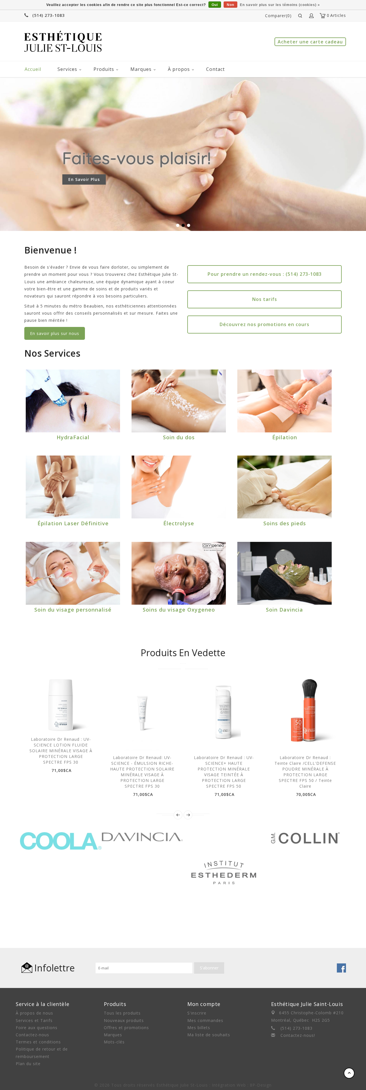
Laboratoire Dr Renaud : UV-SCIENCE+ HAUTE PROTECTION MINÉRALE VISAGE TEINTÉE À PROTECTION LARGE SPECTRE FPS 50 (224, 772)
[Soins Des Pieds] (284, 487)
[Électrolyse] (179, 487)
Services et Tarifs (34, 1020)
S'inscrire (196, 1013)
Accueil (33, 69)
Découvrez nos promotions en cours (264, 324)
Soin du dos (179, 437)
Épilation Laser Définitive (73, 523)
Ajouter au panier (41, 722)
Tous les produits (122, 1013)
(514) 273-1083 (48, 15)
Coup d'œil (54, 722)
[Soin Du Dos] (179, 401)
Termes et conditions (38, 1042)
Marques (141, 69)
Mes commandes (205, 1020)
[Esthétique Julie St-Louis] (63, 41)
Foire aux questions (36, 1027)
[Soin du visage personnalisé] (73, 573)
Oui (215, 5)
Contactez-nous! (298, 1035)
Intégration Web (229, 1085)
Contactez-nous (32, 1034)
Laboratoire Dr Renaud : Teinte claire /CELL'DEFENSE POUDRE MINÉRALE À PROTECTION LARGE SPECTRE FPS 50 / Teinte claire (305, 772)
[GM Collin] (305, 836)
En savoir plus (84, 179)
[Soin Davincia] (284, 573)
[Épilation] (284, 401)
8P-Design (261, 1085)
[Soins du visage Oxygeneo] (179, 573)
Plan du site (28, 1063)
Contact (215, 69)
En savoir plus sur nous (54, 333)
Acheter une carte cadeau (310, 42)
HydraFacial (73, 437)
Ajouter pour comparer (79, 722)
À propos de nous (34, 1013)
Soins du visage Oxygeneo (179, 609)
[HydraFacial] (73, 401)
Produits (104, 69)
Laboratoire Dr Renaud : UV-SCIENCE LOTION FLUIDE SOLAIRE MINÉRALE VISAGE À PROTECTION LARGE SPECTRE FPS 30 (60, 750)
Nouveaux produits (124, 1020)
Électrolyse (178, 523)
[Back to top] (349, 1073)
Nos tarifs (264, 299)
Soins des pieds (284, 523)
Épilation (284, 437)
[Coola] (61, 836)
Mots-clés (114, 1042)
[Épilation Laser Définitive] (73, 487)
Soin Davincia (284, 609)
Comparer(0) (278, 15)
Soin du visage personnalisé (73, 609)
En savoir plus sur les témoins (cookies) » (280, 5)
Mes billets (198, 1027)
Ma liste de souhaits (208, 1034)
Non (230, 5)
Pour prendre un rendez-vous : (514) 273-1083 (265, 274)
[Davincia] (142, 836)
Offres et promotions (126, 1027)
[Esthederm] (223, 836)
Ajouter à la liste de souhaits (67, 722)
